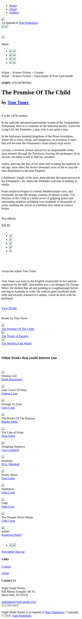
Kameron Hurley (12, 534)
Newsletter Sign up (13, 551)
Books (13, 5)
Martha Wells (10, 421)
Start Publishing (28, 22)
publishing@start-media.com (19, 602)
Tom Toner (18, 102)
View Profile (9, 308)
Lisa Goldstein (10, 450)
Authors (14, 12)
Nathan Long (10, 393)
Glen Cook (8, 407)
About (13, 9)
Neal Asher (8, 436)
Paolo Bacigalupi (12, 379)
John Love (8, 506)
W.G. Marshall (10, 464)
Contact (6, 566)
